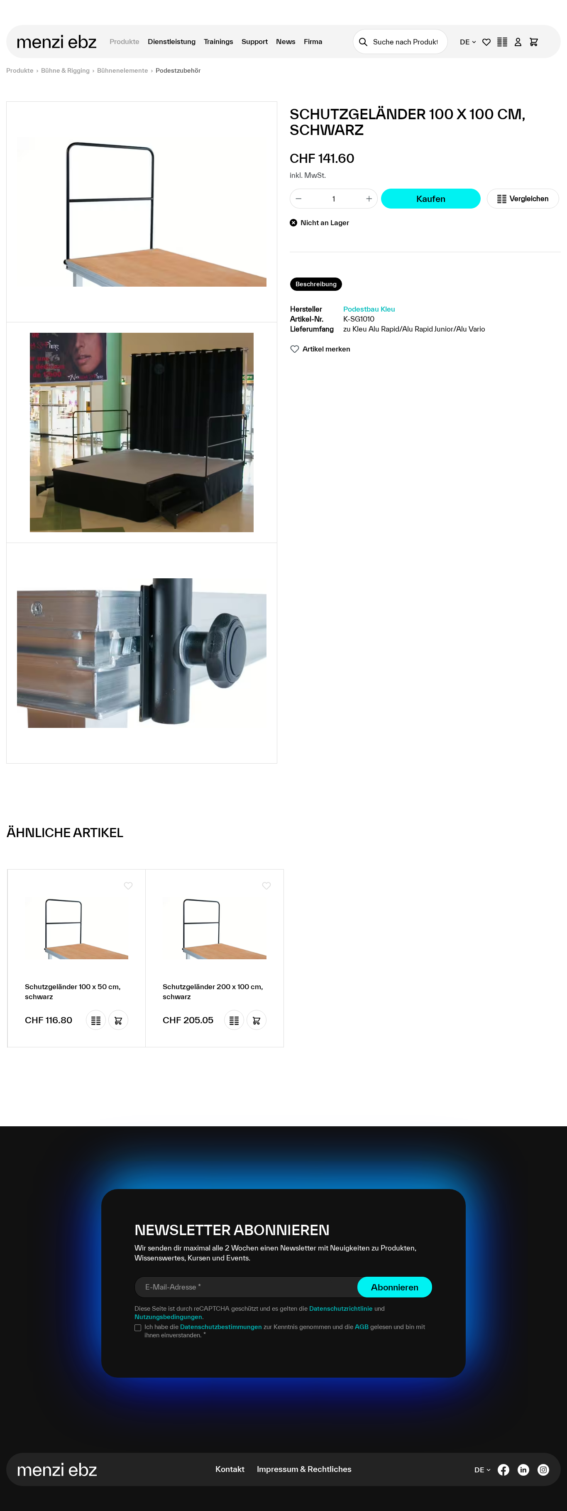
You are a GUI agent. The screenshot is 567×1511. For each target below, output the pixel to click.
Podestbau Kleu (369, 309)
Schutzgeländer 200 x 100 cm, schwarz (213, 991)
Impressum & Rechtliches (304, 1469)
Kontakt (229, 1469)
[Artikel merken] (128, 885)
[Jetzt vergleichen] (502, 41)
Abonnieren (394, 1287)
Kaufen (430, 199)
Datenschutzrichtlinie (341, 1308)
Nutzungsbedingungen (168, 1316)
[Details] (118, 1020)
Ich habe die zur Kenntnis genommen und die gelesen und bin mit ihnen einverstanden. (284, 1331)
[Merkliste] (486, 41)
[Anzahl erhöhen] (369, 199)
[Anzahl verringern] (298, 199)
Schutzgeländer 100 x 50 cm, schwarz (73, 991)
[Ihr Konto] (518, 41)
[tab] (316, 284)
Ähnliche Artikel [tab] (65, 833)
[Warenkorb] (534, 41)
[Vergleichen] (96, 1020)
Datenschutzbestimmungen (221, 1326)
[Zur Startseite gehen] (57, 41)
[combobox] (410, 41)
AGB (362, 1326)
